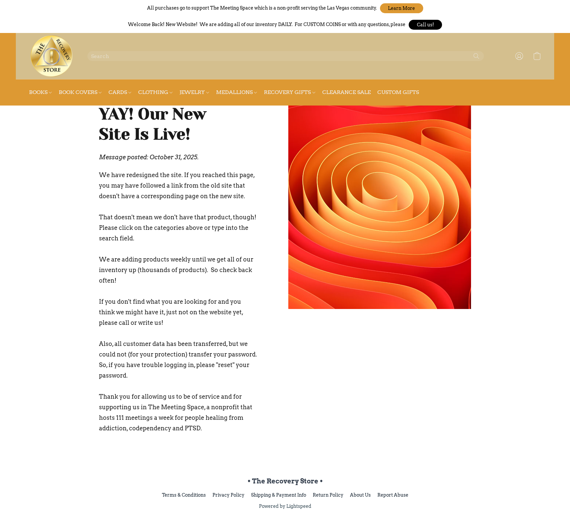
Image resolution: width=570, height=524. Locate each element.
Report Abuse (392, 495)
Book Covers (79, 92)
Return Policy (328, 495)
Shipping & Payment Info (278, 495)
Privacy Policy (228, 495)
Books (39, 92)
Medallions (235, 92)
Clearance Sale (346, 92)
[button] (401, 8)
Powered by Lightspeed (285, 506)
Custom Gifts (398, 92)
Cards (118, 92)
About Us (360, 495)
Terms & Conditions (184, 495)
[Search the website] (476, 56)
